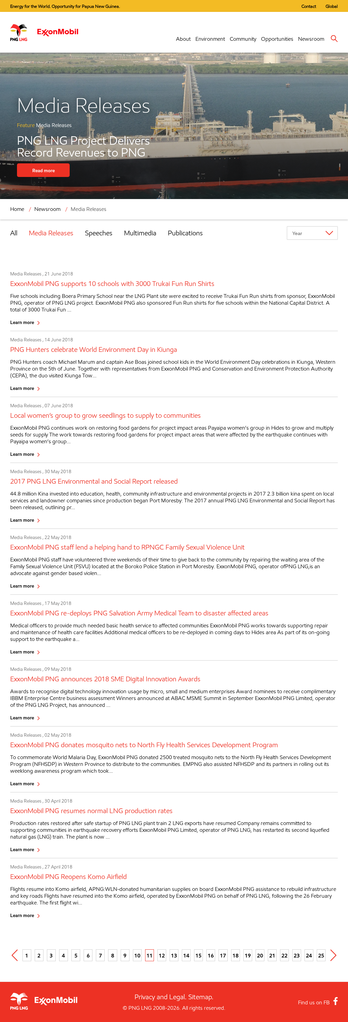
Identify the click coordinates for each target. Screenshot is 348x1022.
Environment (210, 39)
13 (174, 955)
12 (162, 955)
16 (211, 955)
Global (332, 6)
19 (248, 955)
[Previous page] (14, 955)
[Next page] (333, 955)
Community (243, 39)
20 (260, 955)
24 (309, 955)
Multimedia (140, 233)
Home (17, 209)
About (183, 39)
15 (198, 955)
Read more (43, 170)
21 (272, 955)
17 (223, 955)
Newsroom (311, 39)
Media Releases (51, 233)
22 (284, 955)
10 (137, 955)
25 (321, 955)
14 (186, 955)
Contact (308, 6)
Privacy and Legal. (161, 997)
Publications (185, 233)
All (13, 233)
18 (235, 955)
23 (297, 955)
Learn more (22, 322)
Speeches (98, 233)
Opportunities (277, 39)
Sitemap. (200, 997)
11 (149, 955)
